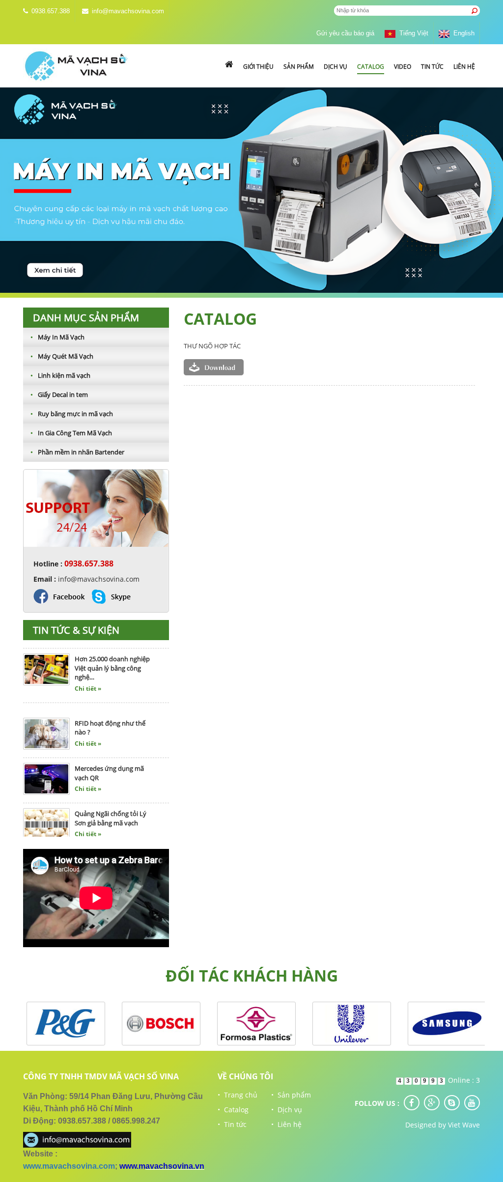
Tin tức (432, 66)
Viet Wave (464, 1124)
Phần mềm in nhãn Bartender (77, 452)
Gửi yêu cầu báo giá (345, 33)
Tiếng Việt (411, 33)
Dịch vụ (335, 66)
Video (402, 66)
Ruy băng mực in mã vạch (71, 413)
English (462, 33)
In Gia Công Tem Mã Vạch (71, 432)
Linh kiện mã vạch (60, 375)
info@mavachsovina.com (128, 11)
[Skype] (452, 1102)
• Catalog (233, 1109)
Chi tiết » (88, 674)
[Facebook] (411, 1102)
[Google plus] (432, 1102)
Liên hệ (464, 66)
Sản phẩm (298, 66)
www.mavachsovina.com (69, 1166)
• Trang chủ (237, 1094)
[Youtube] (472, 1102)
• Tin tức (232, 1124)
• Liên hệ (286, 1124)
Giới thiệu (258, 66)
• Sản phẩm (291, 1094)
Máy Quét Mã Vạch (61, 356)
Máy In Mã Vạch (57, 337)
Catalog (370, 66)
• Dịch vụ (286, 1109)
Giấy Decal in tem (59, 394)
